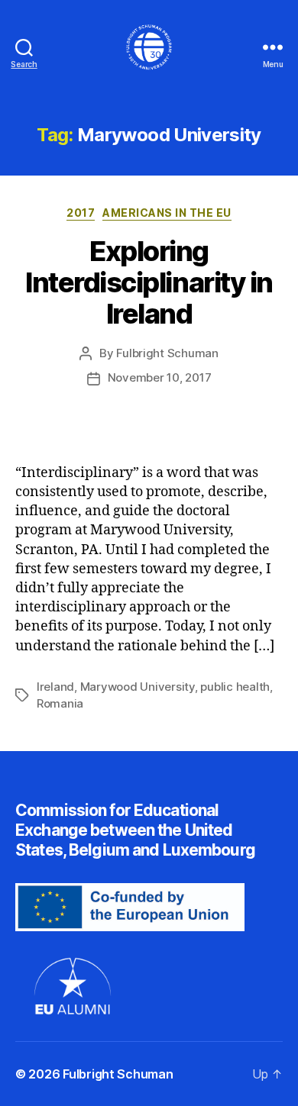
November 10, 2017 (160, 377)
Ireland (55, 686)
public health (235, 686)
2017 (80, 212)
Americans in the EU (167, 212)
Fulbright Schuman (167, 353)
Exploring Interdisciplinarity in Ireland (148, 282)
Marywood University (137, 686)
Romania (60, 703)
